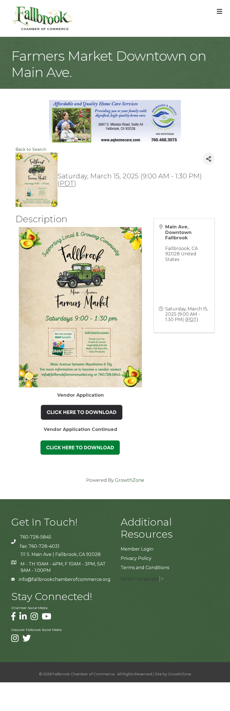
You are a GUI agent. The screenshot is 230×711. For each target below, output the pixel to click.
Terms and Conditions (145, 567)
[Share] (209, 159)
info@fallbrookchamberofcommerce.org (65, 579)
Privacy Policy (136, 558)
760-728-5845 (35, 537)
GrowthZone (129, 480)
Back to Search (30, 149)
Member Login (137, 549)
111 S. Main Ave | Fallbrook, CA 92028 (60, 554)
